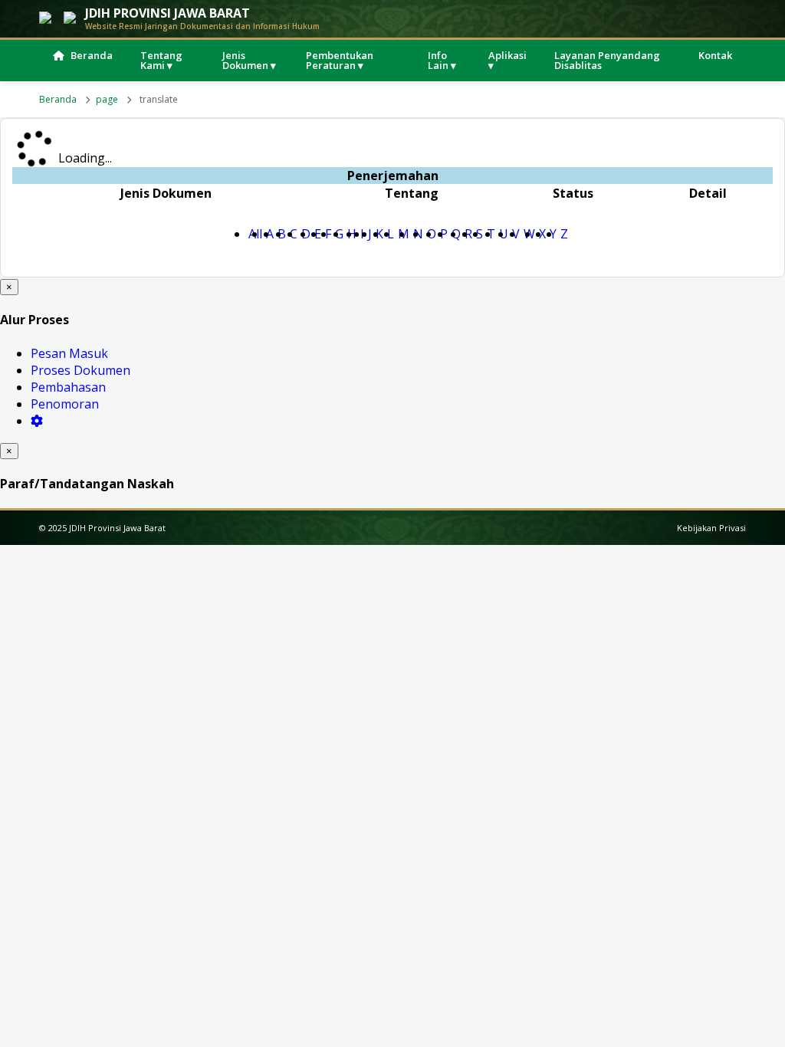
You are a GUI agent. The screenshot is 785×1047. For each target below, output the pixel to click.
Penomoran (65, 403)
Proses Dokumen (80, 370)
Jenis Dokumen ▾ (249, 60)
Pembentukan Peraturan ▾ (339, 60)
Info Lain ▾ (442, 60)
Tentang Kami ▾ (161, 60)
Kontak (715, 55)
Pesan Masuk (69, 353)
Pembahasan (68, 387)
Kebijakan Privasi (711, 527)
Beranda (92, 55)
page (107, 99)
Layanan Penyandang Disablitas (607, 60)
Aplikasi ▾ (507, 60)
